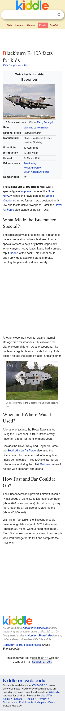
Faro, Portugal (45, 122)
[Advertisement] (32, 38)
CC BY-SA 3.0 (39, 685)
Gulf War (45, 464)
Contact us (9, 702)
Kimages (31, 25)
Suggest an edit (41, 661)
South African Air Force (37, 171)
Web (9, 25)
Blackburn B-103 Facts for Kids (22, 645)
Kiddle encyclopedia (35, 628)
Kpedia (42, 25)
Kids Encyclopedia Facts (16, 65)
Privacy (42, 698)
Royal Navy (30, 163)
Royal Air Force (32, 167)
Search (59, 15)
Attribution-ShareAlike (38, 635)
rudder (14, 253)
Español (54, 25)
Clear (52, 15)
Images (19, 25)
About (31, 698)
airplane (26, 191)
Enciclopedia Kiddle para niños (36, 702)
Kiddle (6, 698)
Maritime (28, 127)
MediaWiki (46, 695)
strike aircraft (41, 127)
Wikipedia (54, 692)
